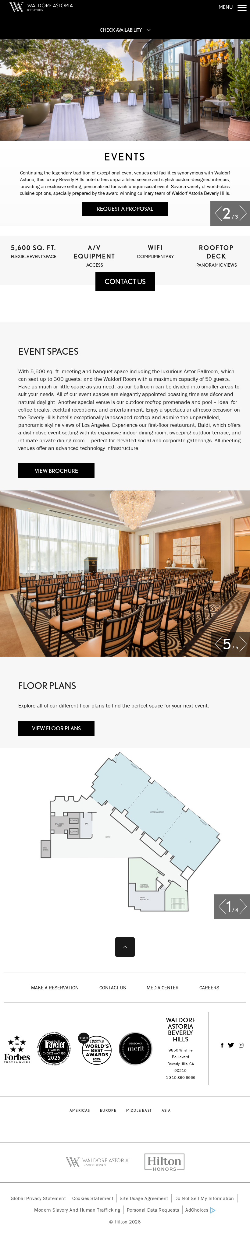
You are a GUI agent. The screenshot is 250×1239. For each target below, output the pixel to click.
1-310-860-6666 (180, 1077)
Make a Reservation (55, 988)
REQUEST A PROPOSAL (125, 208)
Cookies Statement (92, 1198)
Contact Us (112, 988)
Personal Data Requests (153, 1210)
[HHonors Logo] (160, 1162)
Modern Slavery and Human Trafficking (77, 1210)
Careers (209, 988)
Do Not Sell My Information (204, 1198)
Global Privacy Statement (38, 1198)
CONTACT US (125, 281)
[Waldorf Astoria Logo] (101, 1162)
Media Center (163, 988)
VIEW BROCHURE (56, 471)
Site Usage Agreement (144, 1198)
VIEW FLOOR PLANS (56, 728)
